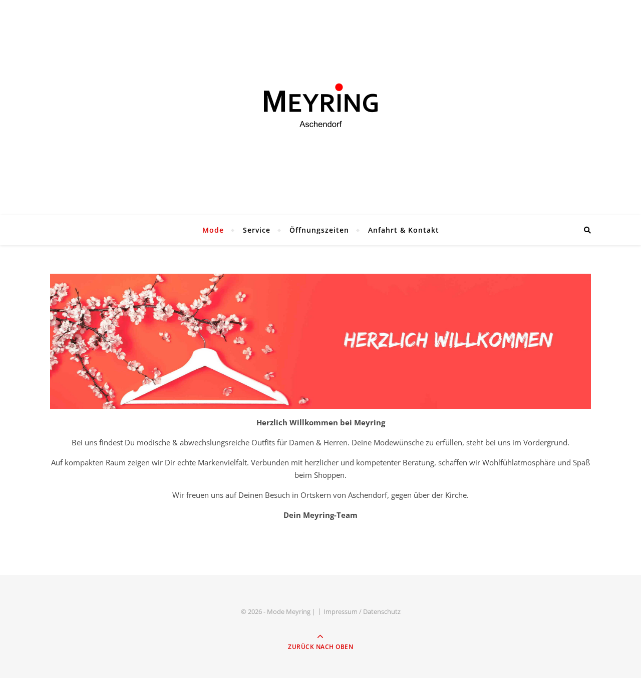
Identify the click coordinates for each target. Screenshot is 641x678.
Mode (213, 230)
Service (256, 230)
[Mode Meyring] (320, 105)
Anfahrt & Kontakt (403, 230)
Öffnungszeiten (319, 230)
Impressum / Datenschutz (362, 611)
